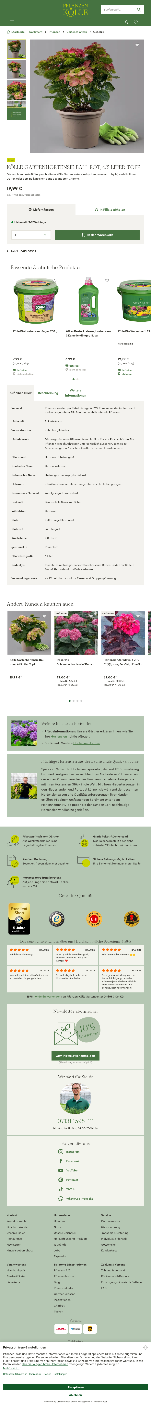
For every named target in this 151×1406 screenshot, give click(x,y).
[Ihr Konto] (126, 22)
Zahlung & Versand (113, 1270)
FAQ (104, 1288)
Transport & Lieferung (115, 1233)
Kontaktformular (17, 1221)
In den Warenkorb (100, 235)
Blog (57, 1282)
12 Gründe (60, 1244)
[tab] (110, 209)
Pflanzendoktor (64, 1288)
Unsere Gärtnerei (65, 1233)
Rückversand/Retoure (115, 1276)
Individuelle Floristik (114, 1238)
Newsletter (14, 1244)
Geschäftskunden (18, 1227)
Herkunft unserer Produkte (70, 1238)
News (57, 1227)
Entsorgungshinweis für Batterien (122, 1282)
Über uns (59, 1221)
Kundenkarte (109, 1250)
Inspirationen (62, 1300)
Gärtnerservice (110, 1221)
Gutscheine (108, 1244)
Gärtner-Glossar (64, 1294)
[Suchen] (138, 9)
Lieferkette (13, 1282)
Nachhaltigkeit (16, 1270)
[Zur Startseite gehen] (75, 9)
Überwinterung (110, 1227)
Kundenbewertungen (46, 996)
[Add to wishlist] (44, 616)
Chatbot (59, 1305)
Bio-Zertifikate (16, 1276)
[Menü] (12, 22)
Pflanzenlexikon (64, 1276)
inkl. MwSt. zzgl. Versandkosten (24, 194)
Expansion (60, 1256)
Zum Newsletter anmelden (75, 1056)
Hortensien (59, 736)
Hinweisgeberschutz (20, 1250)
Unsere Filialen (16, 1233)
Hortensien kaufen (86, 743)
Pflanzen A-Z (62, 1270)
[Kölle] (75, 160)
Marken (58, 1311)
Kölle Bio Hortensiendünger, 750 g (35, 331)
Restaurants (14, 1238)
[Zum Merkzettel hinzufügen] (137, 45)
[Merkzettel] (135, 22)
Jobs (57, 1250)
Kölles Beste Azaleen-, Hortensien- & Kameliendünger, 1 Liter (88, 333)
